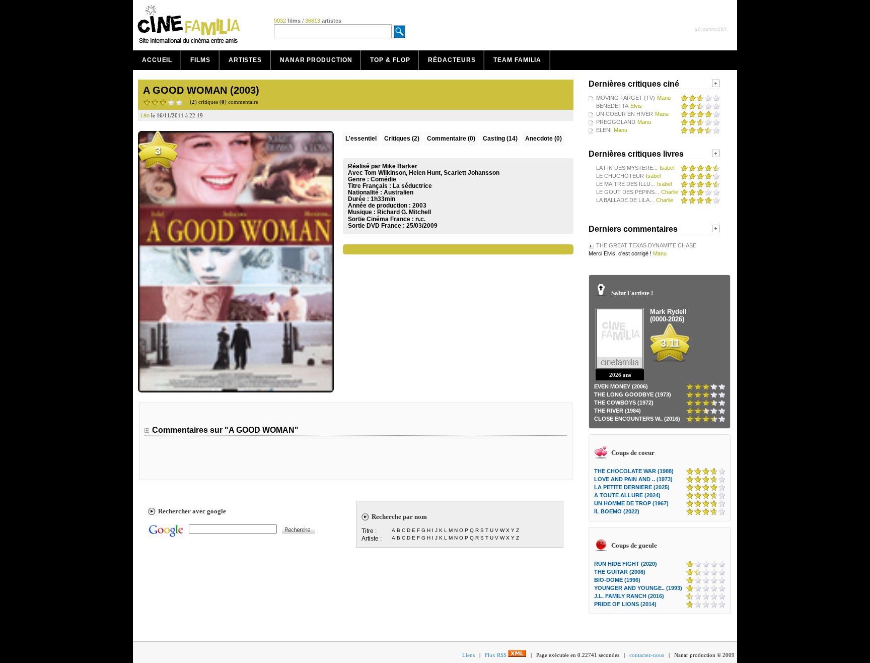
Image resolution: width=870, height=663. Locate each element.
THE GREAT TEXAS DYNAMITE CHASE (646, 245)
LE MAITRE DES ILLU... (625, 184)
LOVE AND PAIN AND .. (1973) (633, 479)
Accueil (157, 59)
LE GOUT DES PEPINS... (627, 192)
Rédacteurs (451, 59)
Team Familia (517, 59)
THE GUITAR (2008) (619, 572)
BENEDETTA (612, 106)
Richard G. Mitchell (404, 212)
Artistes (245, 59)
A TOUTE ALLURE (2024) (627, 495)
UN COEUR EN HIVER (624, 114)
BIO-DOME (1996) (617, 580)
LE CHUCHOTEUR (620, 176)
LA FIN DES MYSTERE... (627, 168)
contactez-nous (646, 655)
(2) (401, 138)
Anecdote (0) (543, 138)
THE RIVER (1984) (617, 411)
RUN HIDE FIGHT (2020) (625, 564)
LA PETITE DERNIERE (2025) (632, 487)
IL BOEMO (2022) (616, 511)
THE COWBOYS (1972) (624, 403)
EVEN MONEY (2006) (621, 386)
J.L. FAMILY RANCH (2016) (629, 596)
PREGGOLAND (615, 122)
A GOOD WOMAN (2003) (201, 90)
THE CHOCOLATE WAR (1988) (634, 471)
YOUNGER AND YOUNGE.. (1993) (638, 588)
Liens (468, 655)
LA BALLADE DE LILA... (625, 200)
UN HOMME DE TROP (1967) (631, 503)
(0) (451, 138)
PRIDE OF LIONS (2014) (625, 604)
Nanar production (316, 59)
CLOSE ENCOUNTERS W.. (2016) (637, 419)
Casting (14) (500, 138)
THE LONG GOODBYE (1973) (632, 394)
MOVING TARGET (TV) (625, 98)
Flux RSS (496, 655)
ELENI (604, 130)
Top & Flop (390, 59)
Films (200, 59)
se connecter (711, 29)
